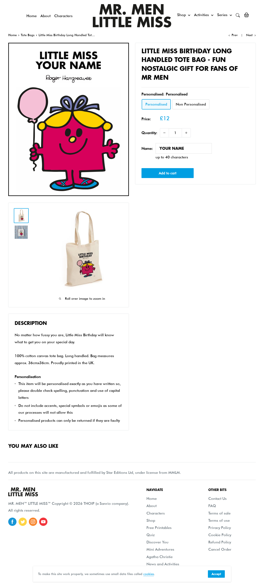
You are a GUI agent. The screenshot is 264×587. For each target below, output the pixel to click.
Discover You (157, 542)
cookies (148, 574)
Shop (181, 15)
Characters (63, 16)
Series (222, 15)
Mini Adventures (160, 549)
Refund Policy (219, 542)
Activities (201, 15)
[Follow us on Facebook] (12, 522)
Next (249, 35)
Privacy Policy (219, 527)
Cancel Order (219, 549)
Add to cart (167, 173)
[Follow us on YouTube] (43, 522)
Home (31, 16)
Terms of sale (219, 513)
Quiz (150, 535)
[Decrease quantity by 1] (164, 132)
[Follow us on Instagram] (33, 522)
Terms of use (219, 520)
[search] (238, 14)
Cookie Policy (219, 535)
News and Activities (162, 564)
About (45, 16)
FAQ (212, 506)
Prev (235, 35)
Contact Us (217, 498)
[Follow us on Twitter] (23, 522)
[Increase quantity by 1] (186, 132)
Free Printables (159, 527)
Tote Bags (27, 35)
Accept (216, 574)
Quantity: (149, 133)
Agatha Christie (159, 557)
